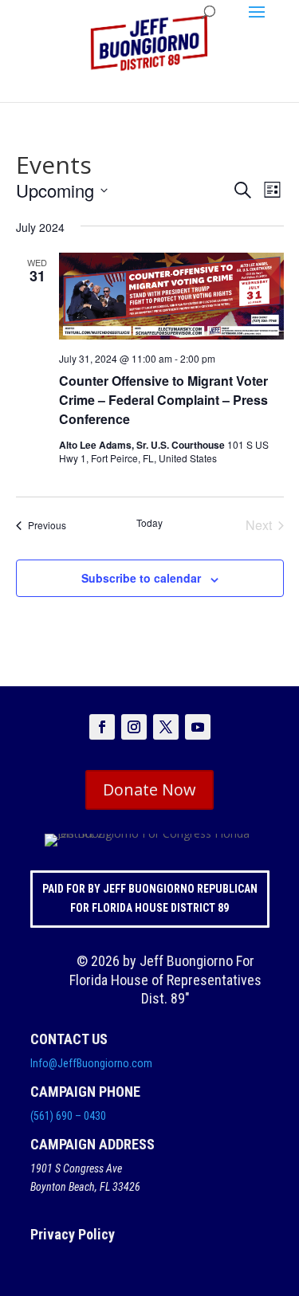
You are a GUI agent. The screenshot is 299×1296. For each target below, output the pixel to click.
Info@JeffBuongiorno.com (91, 1063)
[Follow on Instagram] (134, 727)
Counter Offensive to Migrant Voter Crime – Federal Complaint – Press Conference (163, 399)
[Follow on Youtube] (197, 727)
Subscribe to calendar (141, 578)
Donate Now (149, 789)
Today (149, 522)
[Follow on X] (166, 727)
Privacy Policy (72, 1234)
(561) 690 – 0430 (68, 1115)
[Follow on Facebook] (102, 727)
